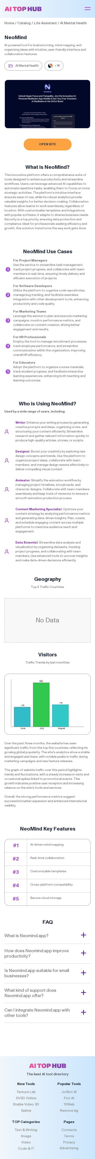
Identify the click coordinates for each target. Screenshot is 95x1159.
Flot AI (69, 1098)
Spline (26, 1110)
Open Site (47, 144)
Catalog (24, 23)
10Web (69, 1104)
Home (9, 23)
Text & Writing (26, 1130)
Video (26, 1142)
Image (26, 1136)
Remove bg (69, 1110)
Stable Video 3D (26, 1104)
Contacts (69, 1130)
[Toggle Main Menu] (87, 9)
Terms (69, 1136)
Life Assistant (45, 23)
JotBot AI (69, 1092)
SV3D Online (26, 1098)
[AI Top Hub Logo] (23, 10)
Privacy (69, 1142)
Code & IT (26, 1148)
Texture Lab (26, 1092)
